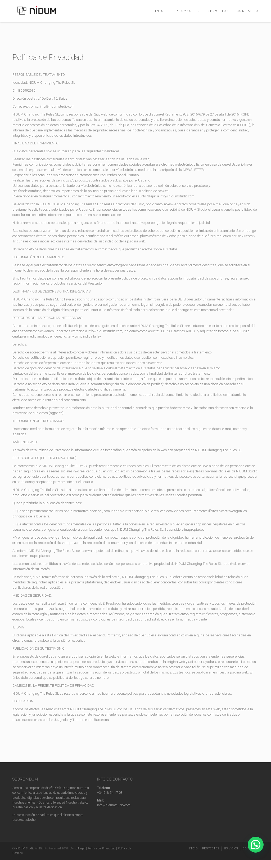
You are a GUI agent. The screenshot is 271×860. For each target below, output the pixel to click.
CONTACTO (248, 11)
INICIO (161, 11)
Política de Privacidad (101, 848)
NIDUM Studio (24, 848)
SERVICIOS (218, 11)
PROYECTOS (188, 11)
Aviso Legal (77, 848)
